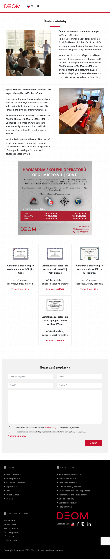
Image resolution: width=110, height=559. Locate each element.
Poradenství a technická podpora (74, 491)
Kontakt (9, 499)
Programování (65, 507)
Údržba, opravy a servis (70, 487)
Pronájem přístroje (68, 483)
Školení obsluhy (66, 499)
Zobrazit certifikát (20, 289)
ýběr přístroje (13, 479)
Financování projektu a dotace (73, 495)
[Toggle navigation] (104, 6)
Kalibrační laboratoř (15, 483)
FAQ (8, 491)
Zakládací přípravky (68, 503)
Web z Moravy (37, 550)
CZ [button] (32, 6)
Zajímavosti (11, 487)
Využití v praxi (12, 495)
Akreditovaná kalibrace (70, 475)
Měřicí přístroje (13, 475)
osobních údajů (51, 427)
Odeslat (93, 443)
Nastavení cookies (54, 550)
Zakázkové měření (67, 479)
